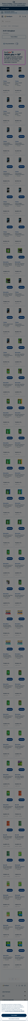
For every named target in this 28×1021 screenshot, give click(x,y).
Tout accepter (14, 1015)
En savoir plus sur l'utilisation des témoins (14, 1011)
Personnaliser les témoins (14, 1018)
